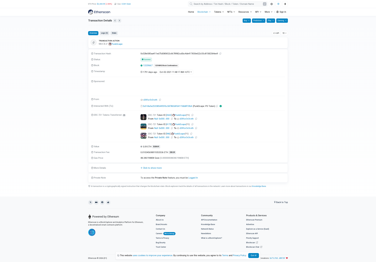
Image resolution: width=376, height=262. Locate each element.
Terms (158, 238)
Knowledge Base (259, 186)
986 (168, 134)
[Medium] (96, 202)
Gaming (281, 20)
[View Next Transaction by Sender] (119, 20)
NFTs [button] (229, 12)
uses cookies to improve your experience (152, 255)
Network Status (207, 229)
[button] (188, 168)
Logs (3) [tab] (104, 33)
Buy (245, 20)
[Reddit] (108, 202)
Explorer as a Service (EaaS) (257, 229)
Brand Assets (161, 224)
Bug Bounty (160, 242)
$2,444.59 (101, 4)
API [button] (257, 12)
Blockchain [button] (203, 12)
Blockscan (250, 242)
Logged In (193, 178)
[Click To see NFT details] (143, 117)
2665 (168, 115)
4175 (168, 124)
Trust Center (161, 247)
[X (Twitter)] (90, 202)
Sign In (282, 12)
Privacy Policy (239, 255)
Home (191, 12)
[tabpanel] (188, 110)
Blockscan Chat (253, 247)
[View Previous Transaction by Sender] (115, 20)
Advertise (250, 224)
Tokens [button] (217, 12)
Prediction (257, 20)
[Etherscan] (99, 12)
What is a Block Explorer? (211, 238)
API (277, 33)
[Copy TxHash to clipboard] (220, 53)
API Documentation (209, 220)
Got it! (253, 255)
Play (269, 20)
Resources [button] (244, 12)
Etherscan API (252, 233)
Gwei (126, 4)
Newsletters (206, 233)
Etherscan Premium (254, 220)
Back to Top (282, 202)
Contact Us (160, 229)
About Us (160, 220)
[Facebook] (102, 202)
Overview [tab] (93, 33)
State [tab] (114, 33)
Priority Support (252, 238)
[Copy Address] (160, 100)
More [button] (267, 12)
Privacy (166, 238)
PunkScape (117, 44)
